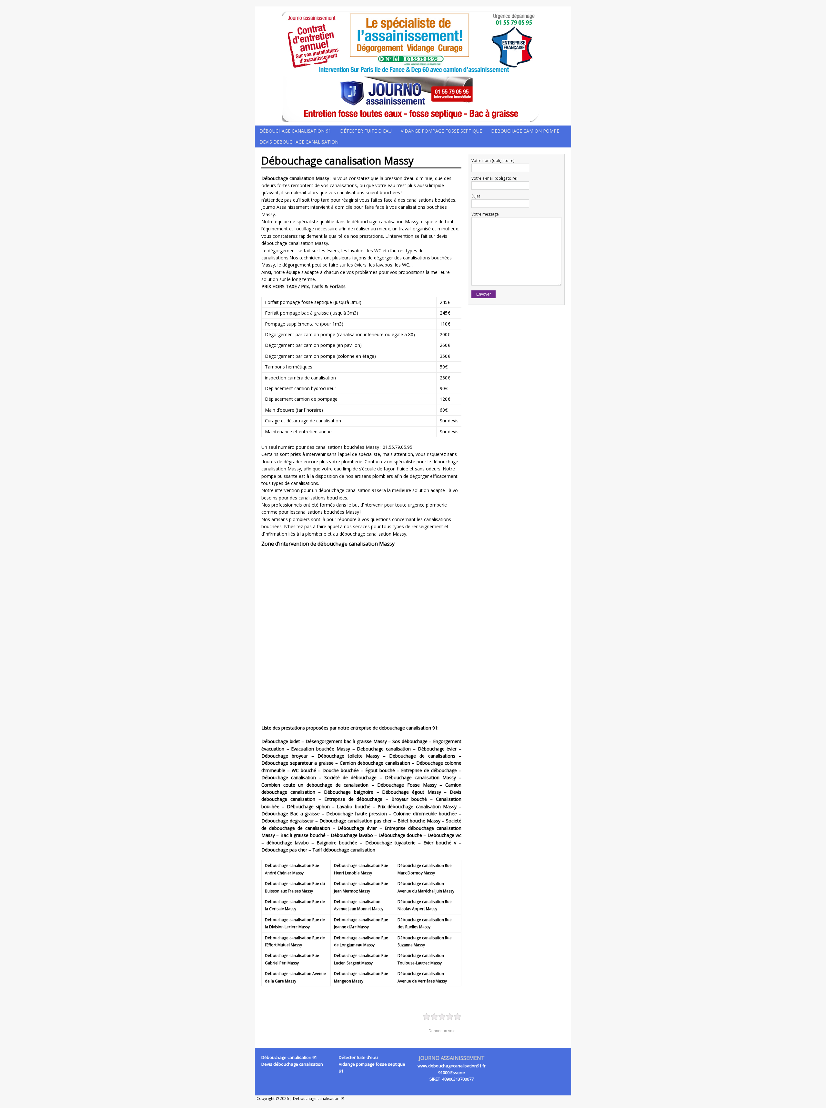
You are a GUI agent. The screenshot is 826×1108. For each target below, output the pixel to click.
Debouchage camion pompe (525, 131)
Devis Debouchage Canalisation (298, 142)
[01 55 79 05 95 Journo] (413, 66)
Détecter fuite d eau (366, 131)
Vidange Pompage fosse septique (441, 131)
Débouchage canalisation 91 (295, 131)
